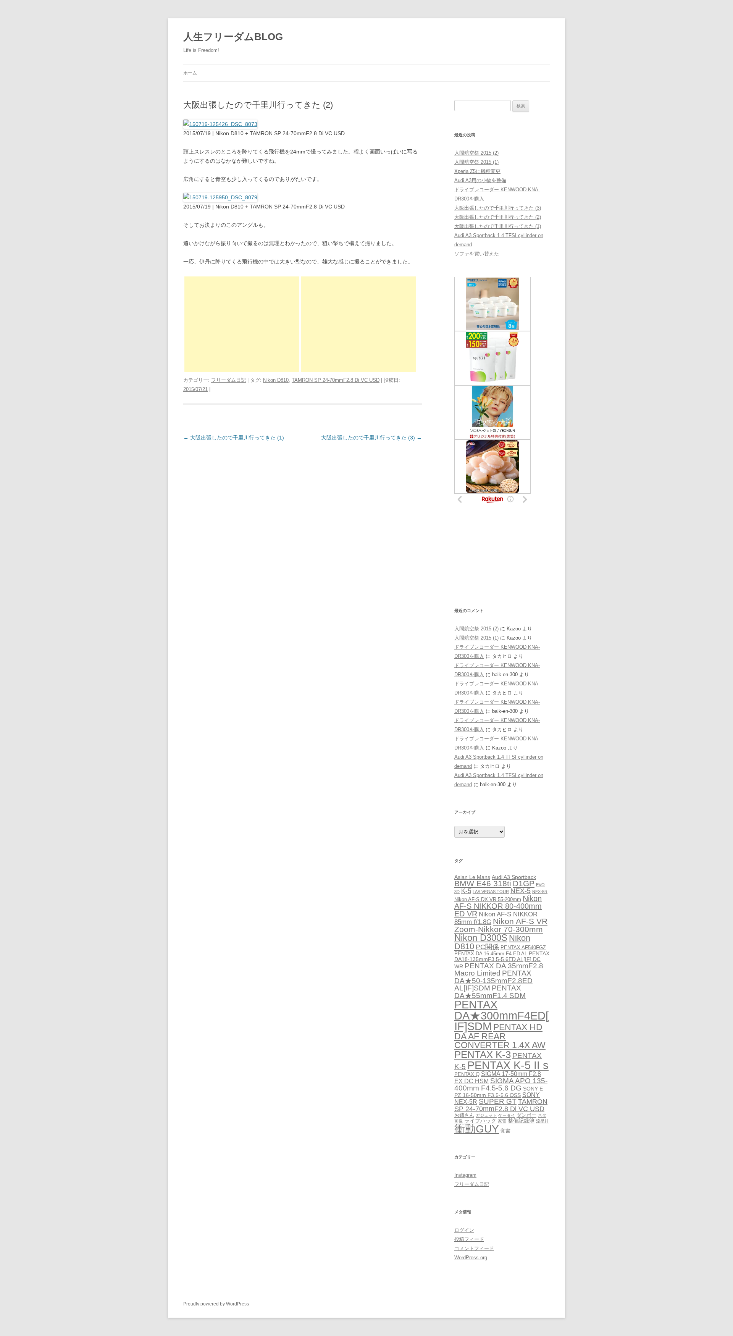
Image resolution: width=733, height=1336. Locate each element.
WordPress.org (470, 1257)
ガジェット (486, 1115)
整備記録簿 (521, 1121)
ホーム (190, 73)
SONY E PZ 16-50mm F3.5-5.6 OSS (498, 1092)
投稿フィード (469, 1239)
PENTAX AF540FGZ (523, 947)
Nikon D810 (276, 380)
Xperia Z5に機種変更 (477, 171)
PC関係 (487, 947)
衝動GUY (476, 1129)
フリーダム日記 (228, 380)
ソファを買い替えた (476, 254)
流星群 (542, 1121)
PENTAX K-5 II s (508, 1065)
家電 (502, 1121)
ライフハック (480, 1121)
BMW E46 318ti (482, 883)
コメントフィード (474, 1248)
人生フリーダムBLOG (233, 36)
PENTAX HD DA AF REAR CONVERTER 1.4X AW (500, 1036)
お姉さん (464, 1115)
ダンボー (526, 1115)
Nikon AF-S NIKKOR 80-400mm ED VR (498, 906)
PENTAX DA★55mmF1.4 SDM (490, 992)
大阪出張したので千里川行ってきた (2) (497, 217)
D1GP (523, 883)
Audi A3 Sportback (514, 877)
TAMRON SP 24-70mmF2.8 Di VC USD (335, 380)
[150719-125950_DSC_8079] (220, 197)
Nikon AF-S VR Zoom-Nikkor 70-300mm (500, 925)
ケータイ (506, 1115)
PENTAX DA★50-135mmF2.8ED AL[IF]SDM (493, 980)
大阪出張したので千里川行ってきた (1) (233, 438)
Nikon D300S (480, 938)
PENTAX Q (467, 1074)
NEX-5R (539, 891)
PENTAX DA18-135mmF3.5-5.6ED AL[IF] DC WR (501, 959)
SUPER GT (498, 1101)
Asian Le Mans (472, 877)
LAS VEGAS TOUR (491, 891)
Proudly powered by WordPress (216, 1304)
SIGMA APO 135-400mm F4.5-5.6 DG (500, 1084)
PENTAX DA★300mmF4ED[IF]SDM (501, 1015)
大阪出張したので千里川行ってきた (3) (371, 438)
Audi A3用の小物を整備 (480, 180)
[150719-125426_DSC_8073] (220, 124)
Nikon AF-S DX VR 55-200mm (487, 899)
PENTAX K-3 (482, 1054)
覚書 (505, 1131)
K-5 (466, 891)
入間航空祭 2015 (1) (476, 162)
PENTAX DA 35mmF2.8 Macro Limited (498, 969)
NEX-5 (520, 891)
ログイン (464, 1230)
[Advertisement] (241, 324)
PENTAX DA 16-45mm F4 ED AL (490, 953)
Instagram (465, 1175)
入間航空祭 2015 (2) (476, 153)
